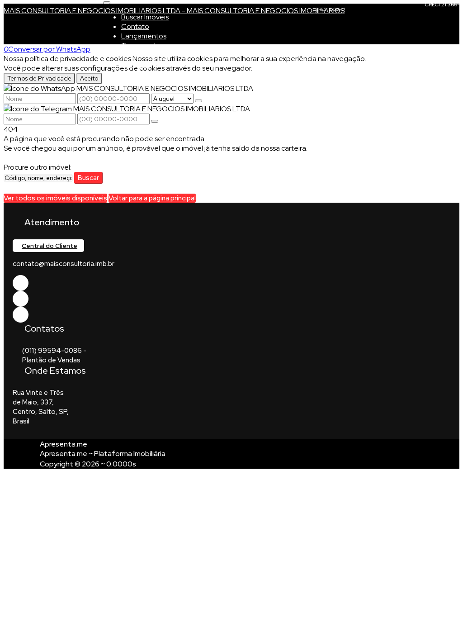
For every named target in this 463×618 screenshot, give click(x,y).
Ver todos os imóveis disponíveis (55, 198)
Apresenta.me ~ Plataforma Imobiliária (102, 453)
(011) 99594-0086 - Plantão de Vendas (54, 355)
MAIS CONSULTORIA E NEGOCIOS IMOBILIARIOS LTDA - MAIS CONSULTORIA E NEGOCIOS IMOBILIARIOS (174, 10)
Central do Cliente (49, 246)
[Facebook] (20, 283)
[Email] (20, 299)
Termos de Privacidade (39, 78)
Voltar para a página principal (152, 198)
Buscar (88, 177)
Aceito (89, 78)
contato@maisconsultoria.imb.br (63, 263)
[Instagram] (20, 315)
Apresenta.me (63, 444)
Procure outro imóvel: (37, 167)
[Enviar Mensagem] (154, 121)
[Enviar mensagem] (198, 101)
